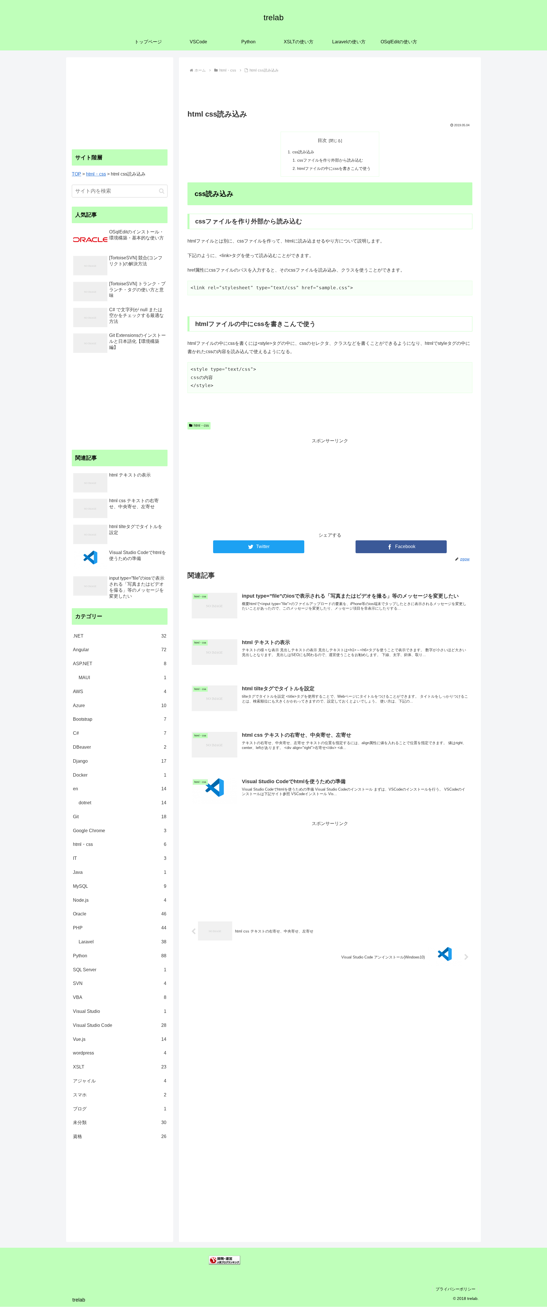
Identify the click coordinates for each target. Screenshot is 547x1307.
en (119, 788)
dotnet (122, 802)
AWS (119, 691)
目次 (322, 140)
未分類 (119, 1122)
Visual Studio (119, 1011)
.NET (119, 636)
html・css (201, 425)
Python (119, 955)
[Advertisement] (329, 90)
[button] (162, 191)
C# (119, 733)
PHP (119, 927)
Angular (119, 649)
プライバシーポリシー (455, 1289)
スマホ (119, 1094)
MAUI (122, 677)
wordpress (119, 1053)
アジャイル (119, 1080)
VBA (119, 997)
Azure (119, 705)
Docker (119, 775)
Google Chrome (119, 830)
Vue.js (119, 1039)
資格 (119, 1136)
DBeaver (119, 747)
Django (119, 761)
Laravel (122, 941)
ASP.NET (119, 663)
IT (119, 858)
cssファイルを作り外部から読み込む (330, 160)
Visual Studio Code (119, 1025)
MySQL (119, 886)
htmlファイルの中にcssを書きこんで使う (334, 168)
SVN (119, 983)
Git (119, 816)
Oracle (119, 913)
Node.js (119, 900)
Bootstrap (119, 719)
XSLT (119, 1066)
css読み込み (303, 152)
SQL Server (119, 969)
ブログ (119, 1108)
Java (119, 872)
